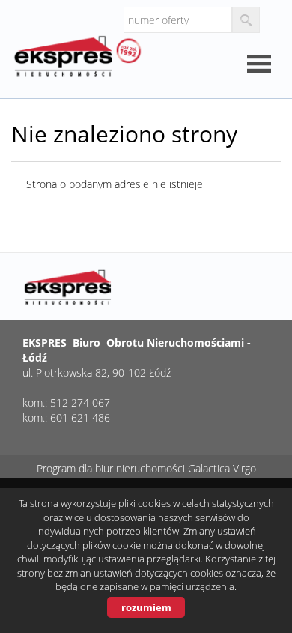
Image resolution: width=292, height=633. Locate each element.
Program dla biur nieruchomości (112, 468)
